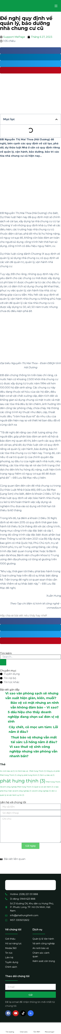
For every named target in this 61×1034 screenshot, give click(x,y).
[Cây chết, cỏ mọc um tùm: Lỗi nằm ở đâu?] (4, 729)
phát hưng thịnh (22, 781)
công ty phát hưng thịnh (28, 775)
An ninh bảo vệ (7, 771)
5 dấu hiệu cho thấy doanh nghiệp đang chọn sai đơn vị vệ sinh (33, 716)
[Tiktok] (23, 1013)
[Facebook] (8, 1013)
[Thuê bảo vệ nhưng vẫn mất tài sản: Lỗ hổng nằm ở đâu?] (5, 739)
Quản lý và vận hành (43, 787)
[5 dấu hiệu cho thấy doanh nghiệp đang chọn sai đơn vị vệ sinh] (4, 717)
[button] (56, 119)
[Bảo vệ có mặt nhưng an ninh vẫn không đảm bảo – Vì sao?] (5, 705)
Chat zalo (24, 1032)
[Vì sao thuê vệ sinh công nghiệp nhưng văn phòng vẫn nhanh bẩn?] (5, 751)
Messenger (49, 1032)
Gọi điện (36, 1032)
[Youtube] (16, 1013)
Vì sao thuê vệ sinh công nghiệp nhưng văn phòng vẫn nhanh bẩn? (33, 751)
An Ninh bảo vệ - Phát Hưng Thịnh (30, 771)
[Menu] (56, 6)
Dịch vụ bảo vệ (47, 775)
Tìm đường (10, 1032)
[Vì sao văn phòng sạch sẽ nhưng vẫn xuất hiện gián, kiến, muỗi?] (2, 696)
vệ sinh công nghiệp (41, 791)
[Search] (3, 662)
